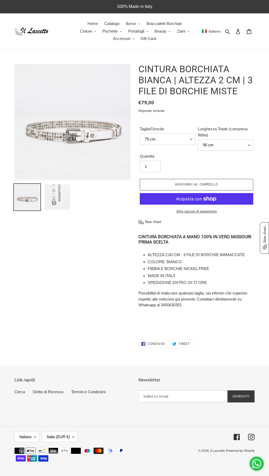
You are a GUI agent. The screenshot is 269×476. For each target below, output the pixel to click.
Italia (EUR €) (58, 436)
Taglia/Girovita (152, 129)
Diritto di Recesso (48, 392)
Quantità (147, 156)
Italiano (25, 436)
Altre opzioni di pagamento (196, 211)
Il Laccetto (217, 451)
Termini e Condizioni (88, 392)
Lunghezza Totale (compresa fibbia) (222, 132)
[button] (211, 31)
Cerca (19, 392)
